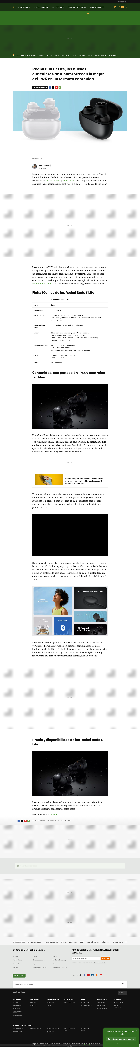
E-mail (60, 87)
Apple (35, 956)
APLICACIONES (58, 7)
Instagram (119, 7)
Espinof (49, 1005)
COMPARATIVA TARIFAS (77, 7)
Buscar (123, 984)
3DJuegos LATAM (35, 1028)
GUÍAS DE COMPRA (97, 7)
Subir (121, 993)
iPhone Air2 (106, 942)
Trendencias (101, 1002)
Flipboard (115, 7)
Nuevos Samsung (100, 55)
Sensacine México (53, 1028)
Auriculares (52, 821)
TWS (61, 821)
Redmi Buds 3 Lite (41, 283)
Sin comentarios (41, 87)
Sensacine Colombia (50, 1032)
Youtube (122, 7)
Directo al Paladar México (69, 1029)
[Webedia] (122, 1)
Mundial (41, 55)
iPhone (55, 964)
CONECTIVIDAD (24, 7)
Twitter (126, 7)
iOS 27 (90, 55)
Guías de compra (38, 960)
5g (34, 964)
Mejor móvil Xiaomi (93, 942)
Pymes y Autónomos (117, 1006)
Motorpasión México (84, 1029)
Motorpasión (84, 1002)
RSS (96, 974)
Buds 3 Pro (68, 180)
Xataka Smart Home (17, 1012)
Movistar (16, 956)
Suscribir (105, 958)
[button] (44, 165)
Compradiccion (102, 1008)
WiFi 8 (57, 55)
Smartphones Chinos (40, 968)
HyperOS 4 (82, 55)
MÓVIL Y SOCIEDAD (41, 7)
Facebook (50, 87)
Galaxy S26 (32, 55)
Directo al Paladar (69, 1002)
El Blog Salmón (118, 1002)
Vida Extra (33, 1005)
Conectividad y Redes (60, 968)
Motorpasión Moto (86, 1005)
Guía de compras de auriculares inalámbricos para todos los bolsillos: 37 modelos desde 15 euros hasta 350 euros (84, 481)
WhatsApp (16, 968)
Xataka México (18, 1028)
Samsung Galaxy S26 (51, 942)
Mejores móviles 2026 (34, 942)
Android (16, 964)
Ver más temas (19, 976)
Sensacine (50, 1002)
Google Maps (65, 55)
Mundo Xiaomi (17, 1016)
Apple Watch (113, 55)
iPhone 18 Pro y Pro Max (69, 942)
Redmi (69, 821)
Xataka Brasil (17, 1031)
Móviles (49, 55)
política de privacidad (99, 963)
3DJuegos (33, 1002)
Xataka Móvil (17, 1005)
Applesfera (16, 1008)
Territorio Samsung (59, 960)
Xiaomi (54, 814)
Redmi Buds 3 (53, 180)
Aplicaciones (17, 960)
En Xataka (70, 476)
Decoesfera (101, 1005)
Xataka (15, 1002)
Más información (85, 1045)
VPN (74, 55)
